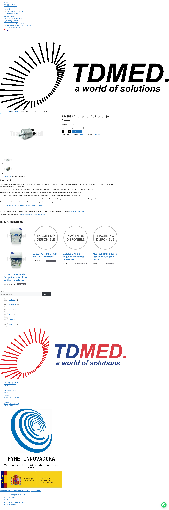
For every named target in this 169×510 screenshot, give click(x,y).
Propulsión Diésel (12, 8)
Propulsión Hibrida (9, 16)
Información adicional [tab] (18, 176)
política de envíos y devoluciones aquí (33, 214)
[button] (1, 113)
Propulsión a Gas (12, 9)
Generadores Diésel (13, 27)
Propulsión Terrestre (10, 6)
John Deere (96, 134)
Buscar (2, 291)
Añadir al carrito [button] (21, 284)
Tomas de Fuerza (12, 15)
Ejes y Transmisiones (13, 13)
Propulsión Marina (9, 4)
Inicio (1, 112)
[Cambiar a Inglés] (8, 31)
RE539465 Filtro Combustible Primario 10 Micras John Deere (23, 205)
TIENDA (7, 112)
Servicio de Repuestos (11, 382)
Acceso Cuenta (8, 399)
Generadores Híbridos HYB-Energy (18, 24)
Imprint (6, 499)
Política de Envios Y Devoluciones (14, 494)
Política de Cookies (10, 497)
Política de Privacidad (10, 496)
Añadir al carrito (77, 131)
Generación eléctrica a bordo (13, 18)
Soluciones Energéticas (11, 22)
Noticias (6, 395)
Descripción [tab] (7, 176)
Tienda (6, 2)
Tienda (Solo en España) (11, 397)
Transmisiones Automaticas (15, 11)
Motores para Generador (11, 20)
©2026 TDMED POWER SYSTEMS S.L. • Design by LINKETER (20, 491)
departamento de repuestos (78, 211)
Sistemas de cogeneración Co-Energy (19, 25)
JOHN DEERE (15, 112)
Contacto (6, 385)
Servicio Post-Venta (10, 384)
